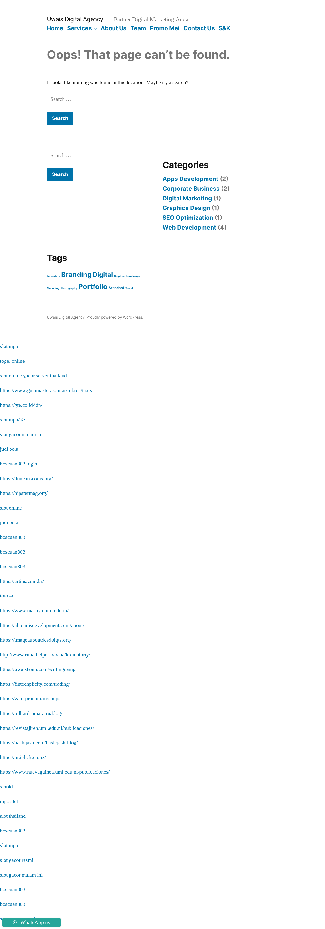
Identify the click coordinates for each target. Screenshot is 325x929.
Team (138, 28)
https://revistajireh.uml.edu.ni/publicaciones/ (47, 728)
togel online (12, 361)
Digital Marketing (187, 198)
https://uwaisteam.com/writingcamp (37, 669)
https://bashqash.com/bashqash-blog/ (39, 742)
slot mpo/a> (12, 419)
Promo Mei (165, 28)
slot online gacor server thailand (33, 375)
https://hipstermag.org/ (24, 493)
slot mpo (9, 346)
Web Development (189, 227)
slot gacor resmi (16, 860)
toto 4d (7, 595)
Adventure (53, 276)
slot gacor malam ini (21, 434)
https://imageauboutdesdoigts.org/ (35, 640)
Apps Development (190, 178)
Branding (76, 274)
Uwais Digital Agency (75, 19)
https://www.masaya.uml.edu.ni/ (34, 610)
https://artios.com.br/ (22, 581)
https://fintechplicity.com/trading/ (35, 684)
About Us (114, 28)
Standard (116, 288)
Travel (129, 288)
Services (79, 28)
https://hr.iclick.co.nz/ (23, 757)
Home (55, 28)
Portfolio (93, 286)
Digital (103, 274)
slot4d (6, 786)
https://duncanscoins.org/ (26, 478)
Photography (69, 288)
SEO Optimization (187, 217)
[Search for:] (162, 99)
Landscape (133, 276)
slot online (11, 508)
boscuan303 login (18, 463)
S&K (224, 28)
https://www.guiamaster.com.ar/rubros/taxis (46, 390)
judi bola (9, 449)
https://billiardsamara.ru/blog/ (31, 713)
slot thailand (13, 816)
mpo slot (9, 801)
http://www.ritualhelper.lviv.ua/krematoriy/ (45, 654)
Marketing (53, 288)
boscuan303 (12, 537)
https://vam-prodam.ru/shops (30, 698)
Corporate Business (191, 188)
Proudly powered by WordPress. (114, 317)
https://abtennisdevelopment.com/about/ (42, 625)
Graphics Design (186, 207)
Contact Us (199, 28)
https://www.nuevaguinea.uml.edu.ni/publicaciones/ (55, 772)
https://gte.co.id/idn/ (21, 405)
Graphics (119, 276)
